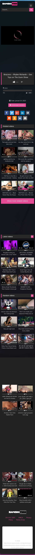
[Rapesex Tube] (14, 4)
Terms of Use (20, 520)
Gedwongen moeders (18, 105)
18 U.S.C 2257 (10, 517)
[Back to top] (29, 549)
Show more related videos (17, 201)
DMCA (20, 517)
